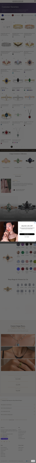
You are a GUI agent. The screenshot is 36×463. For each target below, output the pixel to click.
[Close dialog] (35, 222)
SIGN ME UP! (27, 234)
